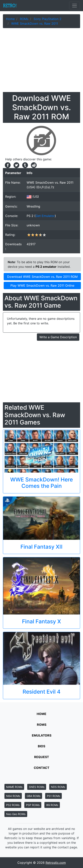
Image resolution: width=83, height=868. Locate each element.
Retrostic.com (56, 863)
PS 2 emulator (46, 267)
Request (41, 757)
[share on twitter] (16, 165)
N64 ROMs (13, 796)
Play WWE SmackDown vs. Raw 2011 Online (42, 285)
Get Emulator (45, 216)
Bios (41, 746)
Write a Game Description (58, 337)
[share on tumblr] (24, 165)
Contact (41, 768)
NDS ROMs (58, 786)
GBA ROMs (33, 796)
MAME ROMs (14, 786)
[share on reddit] (33, 165)
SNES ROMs (36, 786)
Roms (41, 725)
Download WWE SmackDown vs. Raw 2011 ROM (42, 277)
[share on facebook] (7, 165)
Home (41, 714)
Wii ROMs (52, 805)
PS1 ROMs (53, 796)
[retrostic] (10, 6)
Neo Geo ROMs (15, 814)
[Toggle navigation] (74, 5)
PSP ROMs (33, 805)
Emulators (41, 735)
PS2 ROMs (12, 805)
